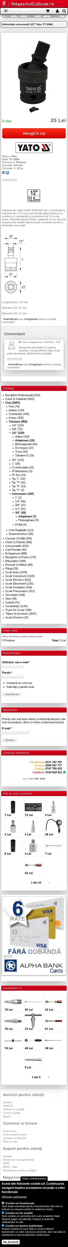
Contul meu (10, 1131)
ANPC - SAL (10, 1166)
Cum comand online (15, 1134)
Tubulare (31, 16)
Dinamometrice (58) (21, 533)
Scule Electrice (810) (18, 579)
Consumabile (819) (17, 545)
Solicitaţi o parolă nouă (20, 686)
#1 (20, 342)
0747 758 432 (53, 768)
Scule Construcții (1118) (20, 576)
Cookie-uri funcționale (19, 1203)
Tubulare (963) (18, 421)
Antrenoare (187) (23, 493)
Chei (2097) (12, 402)
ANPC (6, 1163)
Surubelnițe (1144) (16, 606)
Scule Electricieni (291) (19, 583)
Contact (7, 1156)
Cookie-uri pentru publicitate (24, 1225)
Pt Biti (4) (20, 524)
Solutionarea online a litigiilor (20, 1170)
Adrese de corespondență (18, 1159)
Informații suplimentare (14, 1196)
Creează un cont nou (19, 682)
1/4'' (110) (18, 425)
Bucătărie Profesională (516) (22, 395)
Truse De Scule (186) (18, 609)
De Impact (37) (24, 447)
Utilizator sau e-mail (16, 662)
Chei (19, 16)
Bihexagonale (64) (26, 444)
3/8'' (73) (17, 429)
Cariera (7, 1102)
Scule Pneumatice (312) (20, 591)
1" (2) (18, 497)
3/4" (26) (20, 512)
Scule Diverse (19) (16, 617)
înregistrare (31, 319)
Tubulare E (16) (24, 455)
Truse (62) (21, 451)
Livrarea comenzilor (14, 1138)
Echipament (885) (16, 553)
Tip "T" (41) (19, 482)
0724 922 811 (54, 772)
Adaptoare (55, 16)
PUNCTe (8, 1105)
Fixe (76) (14, 406)
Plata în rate (10, 1141)
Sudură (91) (12, 602)
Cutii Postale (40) (15, 549)
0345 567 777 (53, 765)
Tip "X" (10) (19, 486)
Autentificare (10, 319)
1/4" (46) (20, 501)
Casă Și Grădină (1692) (19, 398)
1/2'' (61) (20, 508)
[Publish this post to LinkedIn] (7, 173)
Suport (7, 1116)
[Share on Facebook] (3, 173)
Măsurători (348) (15, 561)
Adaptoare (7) (27, 516)
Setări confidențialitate (34, 1178)
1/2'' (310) (18, 432)
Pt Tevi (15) (19, 475)
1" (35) (16, 463)
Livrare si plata (11, 1112)
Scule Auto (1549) (16, 572)
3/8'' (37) (20, 505)
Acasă (8, 16)
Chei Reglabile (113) (21, 530)
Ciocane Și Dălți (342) (18, 538)
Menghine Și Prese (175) (20, 557)
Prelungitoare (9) (28, 520)
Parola (7, 672)
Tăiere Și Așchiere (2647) (20, 613)
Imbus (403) (16, 417)
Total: (55, 640)
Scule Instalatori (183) (18, 587)
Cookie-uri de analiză (19, 1212)
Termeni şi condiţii (13, 1109)
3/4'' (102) (18, 459)
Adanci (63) (22, 436)
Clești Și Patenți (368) (18, 542)
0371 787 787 (53, 762)
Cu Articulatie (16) (23, 467)
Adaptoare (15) (25, 440)
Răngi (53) (11, 568)
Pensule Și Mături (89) (19, 564)
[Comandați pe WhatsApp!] (64, 772)
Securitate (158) (15, 594)
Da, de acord (10, 1242)
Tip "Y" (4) (18, 490)
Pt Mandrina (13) (22, 471)
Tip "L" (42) (18, 478)
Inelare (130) (16, 410)
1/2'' (42, 16)
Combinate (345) (19, 414)
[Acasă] (4, 4)
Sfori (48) (11, 598)
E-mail (7, 728)
